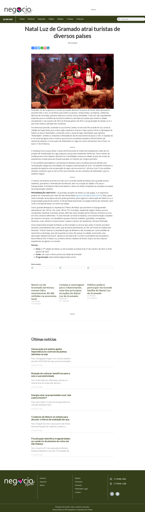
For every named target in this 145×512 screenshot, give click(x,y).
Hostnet (89, 510)
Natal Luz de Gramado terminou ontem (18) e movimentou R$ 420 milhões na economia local (43, 291)
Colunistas (78, 482)
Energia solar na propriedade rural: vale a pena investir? (51, 396)
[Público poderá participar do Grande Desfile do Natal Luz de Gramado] (100, 273)
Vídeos (42, 485)
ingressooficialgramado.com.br (88, 195)
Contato (78, 492)
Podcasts (78, 485)
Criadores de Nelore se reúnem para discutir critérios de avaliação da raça (50, 418)
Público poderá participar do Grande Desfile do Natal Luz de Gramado (99, 289)
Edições (78, 478)
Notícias (43, 478)
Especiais (43, 482)
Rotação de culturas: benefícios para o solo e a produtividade (50, 374)
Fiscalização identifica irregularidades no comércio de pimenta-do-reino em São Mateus (50, 441)
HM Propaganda (69, 510)
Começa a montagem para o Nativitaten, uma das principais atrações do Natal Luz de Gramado (71, 290)
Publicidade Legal (81, 489)
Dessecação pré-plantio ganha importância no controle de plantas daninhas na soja (49, 351)
